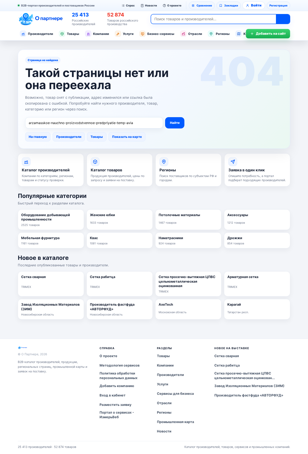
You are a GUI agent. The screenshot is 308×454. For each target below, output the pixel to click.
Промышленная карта (175, 422)
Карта (248, 34)
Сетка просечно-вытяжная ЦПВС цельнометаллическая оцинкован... (244, 375)
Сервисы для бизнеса (175, 393)
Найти (175, 123)
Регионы (223, 34)
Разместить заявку (115, 405)
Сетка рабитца (227, 365)
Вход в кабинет (113, 395)
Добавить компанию (117, 386)
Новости (151, 5)
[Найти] (283, 19)
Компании (101, 34)
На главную (38, 137)
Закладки (231, 5)
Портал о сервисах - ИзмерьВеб (117, 414)
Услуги (128, 34)
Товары (73, 34)
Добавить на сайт (271, 33)
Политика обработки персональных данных (118, 375)
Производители (40, 34)
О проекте (174, 5)
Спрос (130, 5)
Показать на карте (127, 137)
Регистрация (278, 5)
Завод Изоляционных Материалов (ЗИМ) (249, 386)
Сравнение (204, 5)
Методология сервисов (120, 365)
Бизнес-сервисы (160, 34)
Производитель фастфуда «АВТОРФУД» (248, 395)
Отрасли (195, 34)
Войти (256, 5)
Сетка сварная (226, 356)
